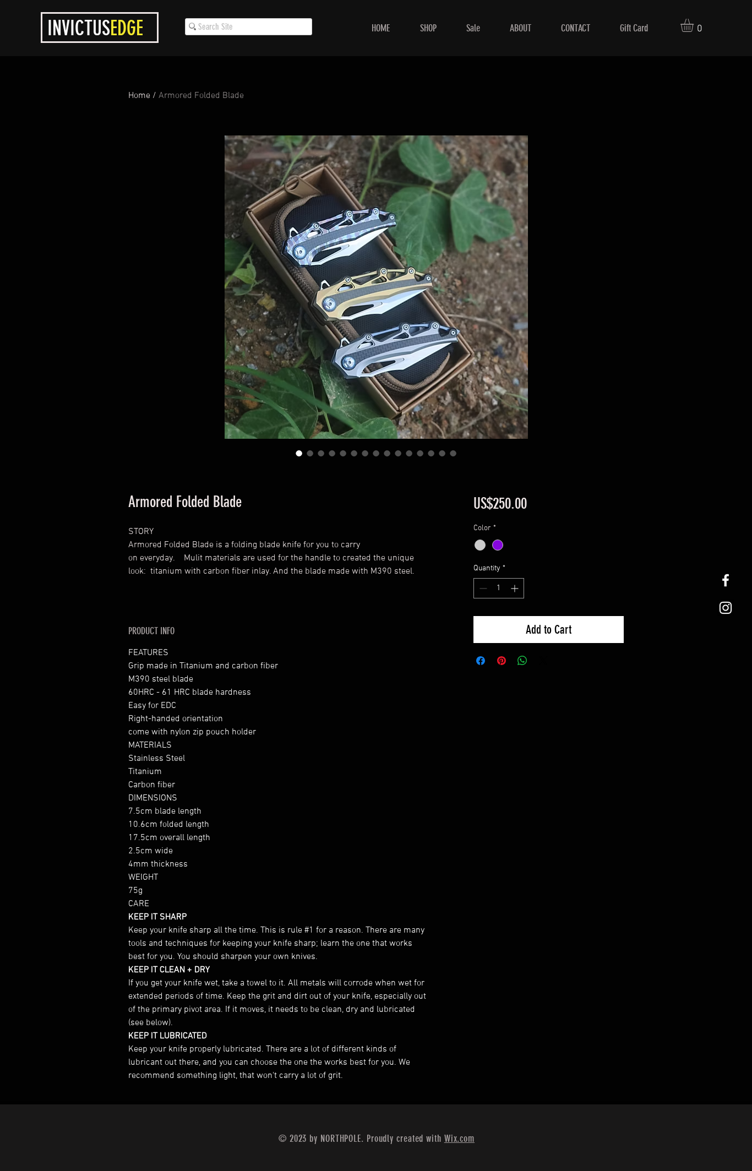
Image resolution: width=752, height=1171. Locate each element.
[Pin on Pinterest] (501, 660)
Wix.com (459, 1138)
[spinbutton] (499, 588)
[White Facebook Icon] (725, 580)
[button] (694, 25)
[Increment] (515, 588)
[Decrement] (482, 588)
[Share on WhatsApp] (522, 660)
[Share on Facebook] (480, 660)
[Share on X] (543, 660)
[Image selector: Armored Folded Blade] (298, 453)
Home (139, 95)
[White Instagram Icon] (725, 608)
